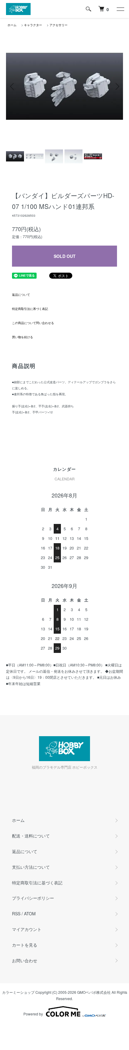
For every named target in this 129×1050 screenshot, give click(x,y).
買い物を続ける (22, 337)
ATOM (30, 914)
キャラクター (33, 25)
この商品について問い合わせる (33, 323)
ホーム (12, 25)
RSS (16, 914)
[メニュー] (120, 9)
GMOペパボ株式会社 (94, 992)
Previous (13, 86)
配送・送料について (31, 836)
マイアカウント (26, 929)
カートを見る (24, 945)
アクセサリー (59, 25)
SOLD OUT (65, 256)
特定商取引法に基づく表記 (30, 309)
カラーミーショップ (18, 992)
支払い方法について (31, 867)
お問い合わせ (24, 960)
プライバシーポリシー (33, 898)
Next (116, 86)
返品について (21, 294)
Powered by (33, 1013)
